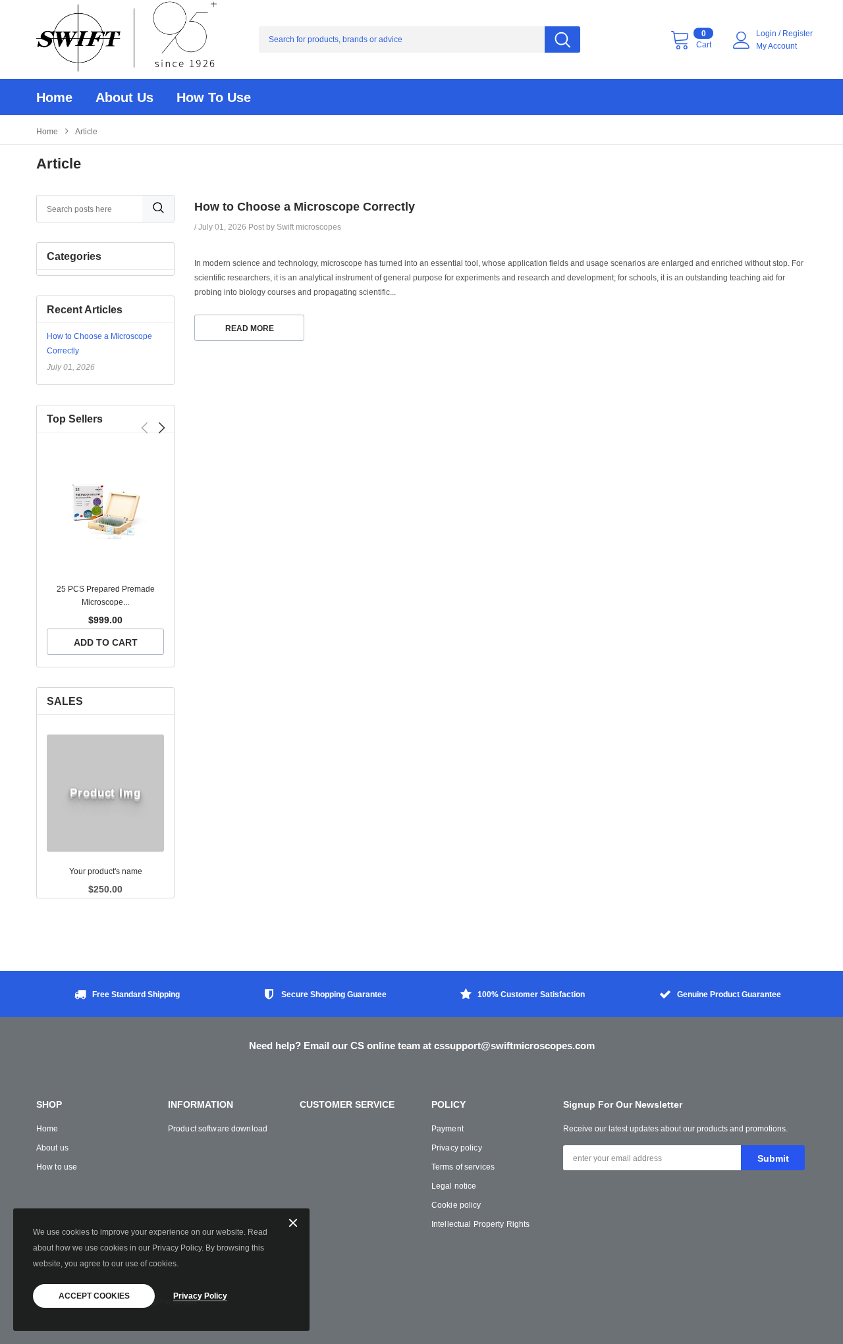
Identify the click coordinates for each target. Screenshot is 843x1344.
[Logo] (126, 39)
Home (47, 131)
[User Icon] (741, 40)
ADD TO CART (106, 642)
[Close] (293, 1223)
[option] (105, 553)
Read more (249, 328)
